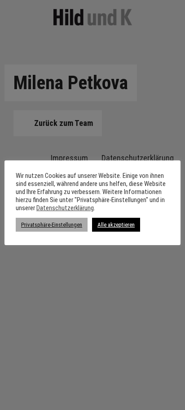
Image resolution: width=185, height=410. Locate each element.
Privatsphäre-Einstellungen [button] (51, 224)
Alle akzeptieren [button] (116, 224)
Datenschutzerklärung (65, 208)
